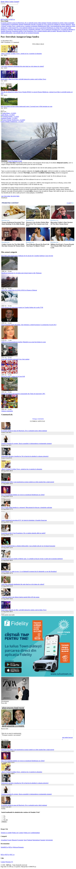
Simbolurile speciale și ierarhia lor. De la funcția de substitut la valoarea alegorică (47, 24)
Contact (11, 1)
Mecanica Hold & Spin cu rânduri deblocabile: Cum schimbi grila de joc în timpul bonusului (36, 32)
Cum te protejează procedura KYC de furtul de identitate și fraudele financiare (24, 520)
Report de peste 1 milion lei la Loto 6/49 (13, 376)
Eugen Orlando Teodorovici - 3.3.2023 (12, 121)
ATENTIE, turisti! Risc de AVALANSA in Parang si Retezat (19, 290)
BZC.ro (7, 19)
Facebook (15, 161)
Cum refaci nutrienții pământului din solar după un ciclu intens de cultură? (22, 66)
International (36, 840)
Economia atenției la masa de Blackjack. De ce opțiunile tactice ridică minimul (23, 23)
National (29, 840)
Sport (25, 840)
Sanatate (42, 840)
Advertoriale (49, 840)
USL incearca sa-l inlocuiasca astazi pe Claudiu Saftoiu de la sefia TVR (22, 307)
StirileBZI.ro (4, 847)
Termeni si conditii (6, 832)
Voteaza (4, 821)
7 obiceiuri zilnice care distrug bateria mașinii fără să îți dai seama (20, 597)
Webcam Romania (18, 847)
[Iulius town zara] (15, 700)
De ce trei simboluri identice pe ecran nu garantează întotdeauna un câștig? (38, 28)
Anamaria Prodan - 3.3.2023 (9, 118)
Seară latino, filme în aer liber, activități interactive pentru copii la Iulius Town (23, 79)
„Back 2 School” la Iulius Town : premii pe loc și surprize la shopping (21, 53)
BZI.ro (11, 847)
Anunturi (16, 1)
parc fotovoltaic (5, 196)
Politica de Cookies (17, 832)
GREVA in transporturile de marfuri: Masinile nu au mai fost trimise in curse (23, 342)
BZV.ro (12, 19)
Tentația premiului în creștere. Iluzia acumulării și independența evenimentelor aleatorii (26, 443)
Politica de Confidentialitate (32, 832)
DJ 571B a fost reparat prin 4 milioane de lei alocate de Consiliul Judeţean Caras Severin (27, 255)
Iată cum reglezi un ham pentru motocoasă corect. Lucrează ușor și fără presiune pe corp (26, 106)
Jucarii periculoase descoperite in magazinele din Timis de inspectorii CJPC (23, 393)
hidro (17, 196)
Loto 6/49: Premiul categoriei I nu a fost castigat (15, 359)
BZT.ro (3, 19)
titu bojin (13, 196)
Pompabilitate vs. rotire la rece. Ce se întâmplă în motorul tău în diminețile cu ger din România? (29, 571)
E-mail (20, 161)
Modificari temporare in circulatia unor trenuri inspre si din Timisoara (21, 273)
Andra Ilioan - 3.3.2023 (8, 115)
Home (2, 1)
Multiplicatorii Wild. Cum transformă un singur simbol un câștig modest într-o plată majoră (27, 482)
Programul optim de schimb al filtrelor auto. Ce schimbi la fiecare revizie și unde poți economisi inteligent (32, 558)
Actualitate (4, 840)
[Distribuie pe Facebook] (1, 57)
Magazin (14, 840)
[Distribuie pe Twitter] (3, 57)
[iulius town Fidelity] (37, 676)
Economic (20, 840)
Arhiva (7, 1)
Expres (9, 840)
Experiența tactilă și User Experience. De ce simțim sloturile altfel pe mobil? (34, 31)
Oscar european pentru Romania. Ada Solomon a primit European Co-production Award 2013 (28, 324)
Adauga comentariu (7, 411)
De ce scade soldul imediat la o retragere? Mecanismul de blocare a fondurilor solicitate (36, 28)
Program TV (9, 862)
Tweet (9, 161)
